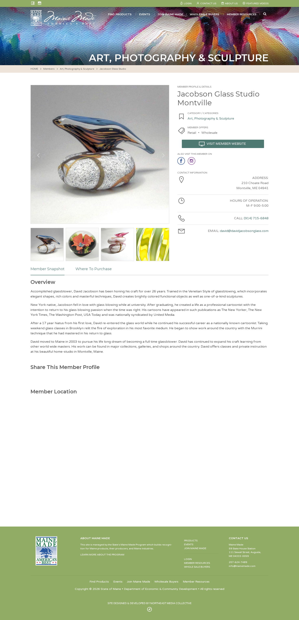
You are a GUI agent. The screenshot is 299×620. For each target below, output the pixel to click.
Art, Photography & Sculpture (77, 68)
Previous (38, 154)
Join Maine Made (170, 14)
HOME (34, 68)
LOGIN (188, 559)
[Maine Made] (64, 23)
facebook (181, 161)
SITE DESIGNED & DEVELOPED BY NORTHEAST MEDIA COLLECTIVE (150, 603)
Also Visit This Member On (194, 154)
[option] (100, 154)
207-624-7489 (238, 562)
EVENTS (188, 544)
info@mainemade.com (242, 566)
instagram (192, 161)
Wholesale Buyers (204, 14)
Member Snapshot (47, 269)
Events (144, 14)
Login (188, 3)
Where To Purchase (93, 269)
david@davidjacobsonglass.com (244, 231)
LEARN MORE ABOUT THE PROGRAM (102, 554)
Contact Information (192, 172)
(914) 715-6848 (256, 218)
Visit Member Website (226, 144)
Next (162, 154)
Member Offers (198, 127)
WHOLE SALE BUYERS (197, 566)
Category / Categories (203, 113)
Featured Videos (257, 3)
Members (49, 68)
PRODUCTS (191, 540)
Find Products (120, 14)
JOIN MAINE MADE (195, 548)
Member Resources (241, 14)
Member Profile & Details (194, 86)
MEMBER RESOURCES (197, 563)
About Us (231, 3)
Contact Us (208, 3)
